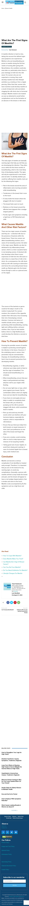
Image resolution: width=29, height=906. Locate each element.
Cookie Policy (5, 869)
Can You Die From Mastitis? (12, 567)
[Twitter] (11, 602)
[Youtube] (16, 832)
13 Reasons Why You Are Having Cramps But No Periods (22, 611)
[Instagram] (7, 832)
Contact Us (4, 827)
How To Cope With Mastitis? (12, 555)
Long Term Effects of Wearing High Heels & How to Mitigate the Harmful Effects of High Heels (12, 767)
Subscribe (15, 885)
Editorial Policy (6, 850)
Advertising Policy (6, 862)
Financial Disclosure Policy (9, 865)
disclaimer (15, 591)
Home (3, 8)
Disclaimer (17, 896)
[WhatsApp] (18, 602)
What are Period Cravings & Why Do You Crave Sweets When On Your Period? (11, 781)
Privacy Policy (5, 842)
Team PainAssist (13, 49)
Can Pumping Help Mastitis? (8, 609)
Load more (14, 810)
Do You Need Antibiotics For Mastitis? (15, 570)
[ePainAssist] (14, 2)
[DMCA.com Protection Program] (7, 837)
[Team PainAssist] (7, 589)
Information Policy (7, 854)
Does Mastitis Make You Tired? (13, 559)
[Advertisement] (14, 24)
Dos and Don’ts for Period (9, 794)
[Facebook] (8, 602)
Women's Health (8, 8)
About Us (4, 826)
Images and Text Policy (8, 846)
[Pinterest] (15, 602)
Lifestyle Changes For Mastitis (12, 573)
